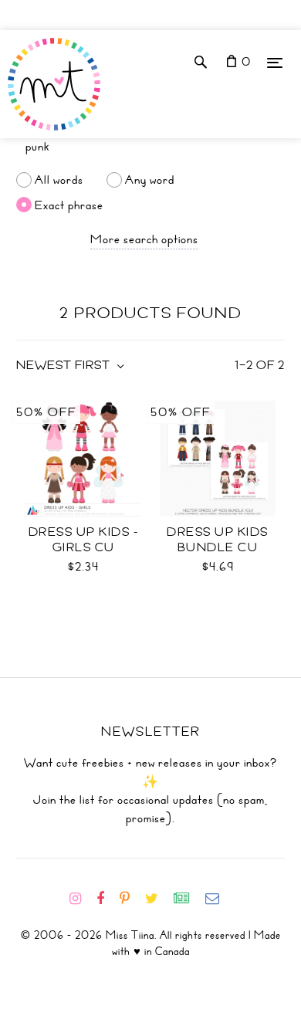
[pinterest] (131, 898)
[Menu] (274, 62)
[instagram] (81, 898)
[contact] (218, 898)
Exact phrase (69, 204)
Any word (149, 180)
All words (59, 180)
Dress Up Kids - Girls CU (84, 540)
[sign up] (188, 898)
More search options (144, 239)
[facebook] (106, 898)
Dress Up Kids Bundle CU (218, 540)
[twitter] (158, 898)
